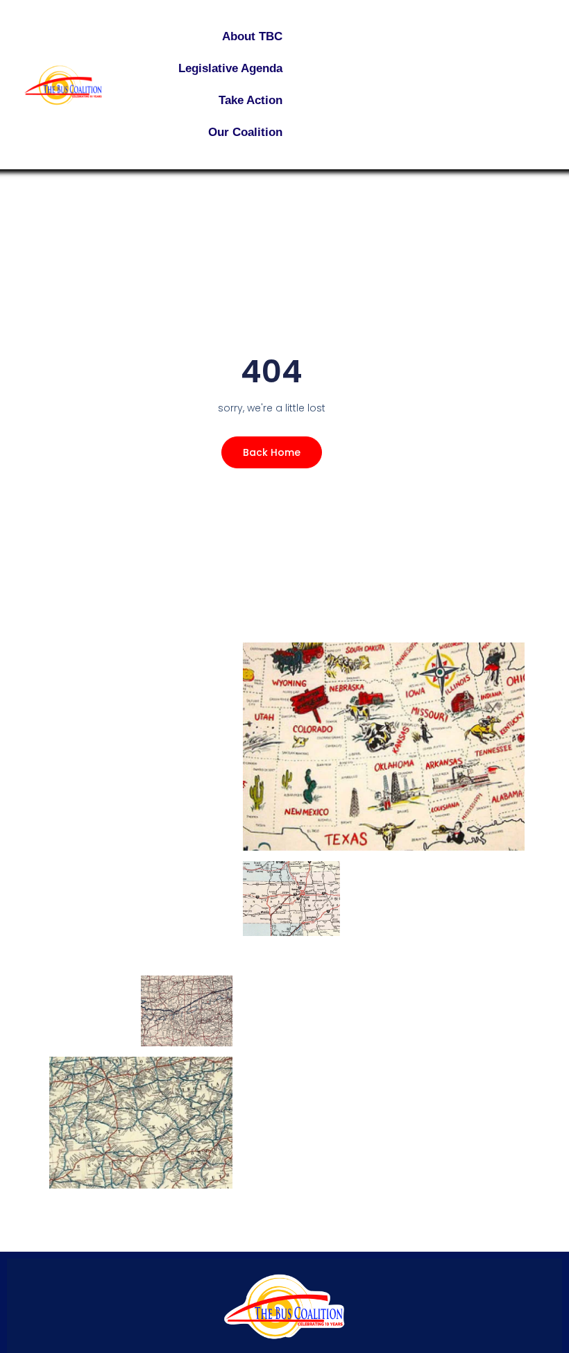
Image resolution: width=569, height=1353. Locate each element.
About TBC (252, 36)
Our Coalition (245, 132)
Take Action (250, 100)
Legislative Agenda (230, 68)
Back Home (271, 452)
